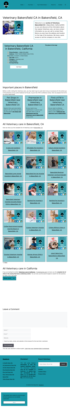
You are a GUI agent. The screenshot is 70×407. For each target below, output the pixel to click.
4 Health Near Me (8, 363)
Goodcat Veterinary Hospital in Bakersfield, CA (13, 256)
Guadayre (6, 359)
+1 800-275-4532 (23, 52)
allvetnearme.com (42, 272)
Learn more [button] (6, 398)
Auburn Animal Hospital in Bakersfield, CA (57, 149)
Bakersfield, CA (38, 127)
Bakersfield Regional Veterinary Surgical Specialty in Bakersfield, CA (57, 175)
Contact (60, 4)
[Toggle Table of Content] (13, 278)
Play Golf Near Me (8, 372)
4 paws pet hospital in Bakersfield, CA (13, 149)
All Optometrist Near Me (9, 365)
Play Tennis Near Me (8, 374)
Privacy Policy (42, 374)
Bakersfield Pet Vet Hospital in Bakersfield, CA (35, 175)
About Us (53, 4)
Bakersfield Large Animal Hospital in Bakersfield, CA (13, 175)
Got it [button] (14, 402)
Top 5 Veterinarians (42, 4)
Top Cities (30, 4)
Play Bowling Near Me (9, 370)
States (22, 4)
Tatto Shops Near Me (8, 379)
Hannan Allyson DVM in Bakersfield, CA (35, 256)
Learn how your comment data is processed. (37, 348)
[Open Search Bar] (65, 5)
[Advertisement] (35, 291)
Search (63, 364)
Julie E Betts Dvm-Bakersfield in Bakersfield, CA (57, 256)
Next (6, 262)
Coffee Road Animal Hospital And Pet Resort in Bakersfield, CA (13, 229)
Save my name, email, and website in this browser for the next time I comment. (26, 341)
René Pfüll (5, 377)
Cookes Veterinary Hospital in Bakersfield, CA (35, 229)
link (32, 377)
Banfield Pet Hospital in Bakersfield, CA (35, 202)
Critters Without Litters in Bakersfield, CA (57, 229)
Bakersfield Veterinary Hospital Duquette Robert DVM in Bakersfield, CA (13, 202)
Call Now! (18, 67)
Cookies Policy (42, 371)
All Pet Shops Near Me (9, 367)
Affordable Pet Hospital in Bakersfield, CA (35, 149)
